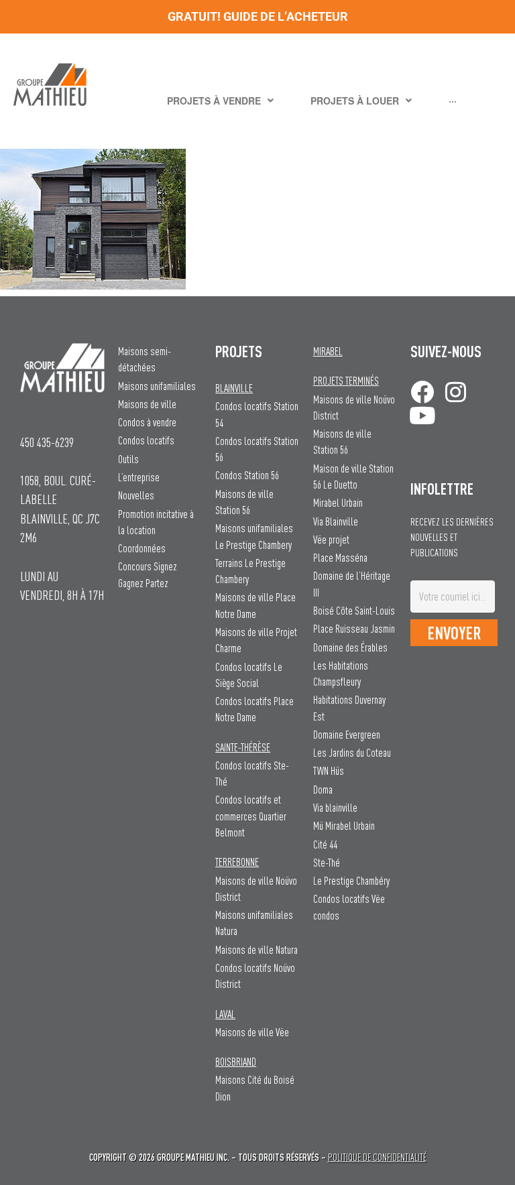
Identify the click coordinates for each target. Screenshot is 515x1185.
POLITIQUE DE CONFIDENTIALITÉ (377, 1157)
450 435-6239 (47, 442)
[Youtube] (422, 415)
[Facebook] (422, 391)
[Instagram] (455, 391)
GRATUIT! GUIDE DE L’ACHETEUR (258, 16)
